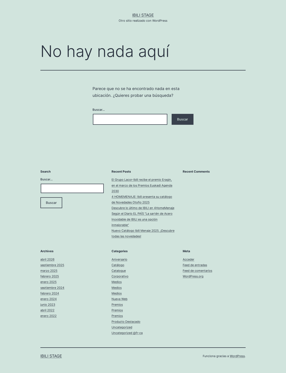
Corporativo (120, 276)
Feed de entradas (195, 265)
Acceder (188, 259)
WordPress (237, 356)
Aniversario (119, 259)
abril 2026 (47, 259)
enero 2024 (48, 299)
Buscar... (99, 109)
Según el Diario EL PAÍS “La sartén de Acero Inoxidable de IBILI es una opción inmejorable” (142, 219)
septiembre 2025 (52, 265)
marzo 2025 (48, 270)
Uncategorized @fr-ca (127, 333)
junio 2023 (47, 304)
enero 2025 (48, 282)
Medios (117, 282)
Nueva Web (119, 299)
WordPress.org (193, 276)
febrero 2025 (49, 276)
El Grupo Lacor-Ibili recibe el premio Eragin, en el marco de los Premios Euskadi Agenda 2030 (142, 185)
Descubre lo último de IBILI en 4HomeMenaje (143, 208)
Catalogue (119, 270)
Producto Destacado (126, 321)
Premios (117, 304)
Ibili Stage (143, 15)
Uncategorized (122, 327)
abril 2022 (47, 310)
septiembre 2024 (52, 287)
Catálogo (118, 265)
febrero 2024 (49, 293)
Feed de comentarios (197, 270)
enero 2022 (48, 316)
